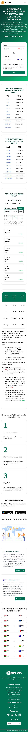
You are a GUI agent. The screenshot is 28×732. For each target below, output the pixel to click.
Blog (14, 705)
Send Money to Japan (14, 697)
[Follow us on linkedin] (19, 714)
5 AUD (8, 153)
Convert (14, 72)
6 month (7, 211)
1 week (14, 208)
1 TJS (8, 99)
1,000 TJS (7, 121)
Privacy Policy (24, 730)
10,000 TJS (8, 127)
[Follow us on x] (12, 714)
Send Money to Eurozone (14, 694)
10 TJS (8, 105)
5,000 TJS (7, 124)
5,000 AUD (8, 175)
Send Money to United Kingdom (14, 690)
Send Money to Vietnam (14, 692)
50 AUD (8, 162)
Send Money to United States (14, 688)
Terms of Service (16, 730)
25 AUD (8, 159)
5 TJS (8, 102)
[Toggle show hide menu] (25, 2)
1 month (20, 208)
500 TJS (8, 118)
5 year (21, 211)
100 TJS (8, 115)
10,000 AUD (8, 178)
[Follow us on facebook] (8, 714)
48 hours (7, 208)
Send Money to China (14, 699)
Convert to (6, 56)
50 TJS (8, 112)
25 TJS (8, 108)
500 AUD (8, 169)
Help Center (8, 730)
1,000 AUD (8, 172)
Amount (5, 45)
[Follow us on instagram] (16, 714)
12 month (14, 211)
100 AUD (8, 166)
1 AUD (8, 150)
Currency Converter (14, 708)
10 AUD (8, 156)
